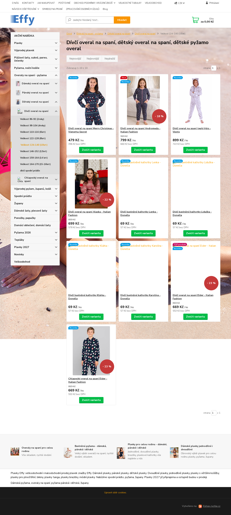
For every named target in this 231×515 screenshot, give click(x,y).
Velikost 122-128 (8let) (33, 138)
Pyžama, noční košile (26, 68)
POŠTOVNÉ (64, 3)
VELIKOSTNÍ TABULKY (130, 3)
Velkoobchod (22, 261)
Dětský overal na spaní (35, 101)
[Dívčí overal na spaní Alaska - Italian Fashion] (91, 184)
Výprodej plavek (24, 50)
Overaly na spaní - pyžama (30, 75)
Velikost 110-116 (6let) (33, 132)
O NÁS (15, 3)
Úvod (69, 33)
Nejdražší (110, 58)
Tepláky (19, 240)
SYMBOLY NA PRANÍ (52, 9)
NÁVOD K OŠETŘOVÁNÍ (24, 9)
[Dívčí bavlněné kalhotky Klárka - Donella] (91, 267)
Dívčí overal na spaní (36, 111)
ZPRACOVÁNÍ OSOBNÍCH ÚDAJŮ (82, 9)
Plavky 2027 (21, 247)
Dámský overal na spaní (35, 83)
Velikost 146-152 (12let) (33, 151)
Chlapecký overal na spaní (36, 179)
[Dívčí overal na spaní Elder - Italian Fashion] (195, 267)
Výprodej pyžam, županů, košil (32, 189)
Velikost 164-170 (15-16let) (35, 164)
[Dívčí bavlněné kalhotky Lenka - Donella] (143, 184)
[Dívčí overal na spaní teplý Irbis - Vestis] (195, 100)
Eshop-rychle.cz (211, 506)
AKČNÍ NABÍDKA (24, 35)
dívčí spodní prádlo (30, 170)
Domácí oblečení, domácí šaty (32, 225)
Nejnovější (75, 58)
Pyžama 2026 (22, 232)
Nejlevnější (93, 58)
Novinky (19, 254)
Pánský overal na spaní (35, 92)
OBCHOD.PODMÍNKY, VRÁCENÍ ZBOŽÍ (93, 3)
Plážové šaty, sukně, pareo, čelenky (30, 59)
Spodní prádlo (23, 196)
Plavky (18, 43)
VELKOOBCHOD (153, 3)
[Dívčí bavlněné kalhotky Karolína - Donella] (143, 267)
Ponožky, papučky (25, 218)
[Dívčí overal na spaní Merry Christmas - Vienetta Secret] (91, 100)
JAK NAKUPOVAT (46, 3)
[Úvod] (37, 20)
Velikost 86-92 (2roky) (32, 119)
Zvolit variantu (91, 150)
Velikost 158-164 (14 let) (34, 157)
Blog (105, 9)
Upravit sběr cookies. (115, 492)
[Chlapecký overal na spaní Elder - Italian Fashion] (91, 350)
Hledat (122, 20)
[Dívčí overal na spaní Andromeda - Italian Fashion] (143, 100)
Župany (18, 203)
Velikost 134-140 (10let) (34, 144)
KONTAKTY (28, 3)
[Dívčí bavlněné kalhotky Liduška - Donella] (195, 184)
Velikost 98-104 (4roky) (32, 125)
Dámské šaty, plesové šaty (30, 210)
